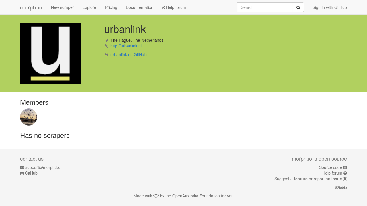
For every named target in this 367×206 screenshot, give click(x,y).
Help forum (175, 7)
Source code (330, 167)
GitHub (31, 173)
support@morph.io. (42, 167)
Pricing (111, 7)
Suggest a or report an (308, 178)
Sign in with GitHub (330, 7)
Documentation (139, 7)
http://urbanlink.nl (126, 46)
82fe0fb (341, 187)
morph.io (31, 7)
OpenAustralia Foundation (196, 196)
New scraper (62, 7)
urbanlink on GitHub (128, 54)
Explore (89, 7)
